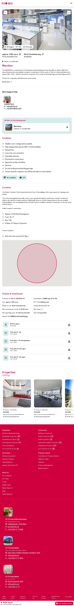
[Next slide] (69, 29)
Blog (3, 491)
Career (4, 482)
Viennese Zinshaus (8, 459)
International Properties (10, 442)
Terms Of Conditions (23, 597)
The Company (6, 476)
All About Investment (8, 456)
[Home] (7, 3)
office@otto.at (13, 555)
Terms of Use (34, 597)
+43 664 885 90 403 (13, 108)
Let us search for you (9, 449)
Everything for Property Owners (48, 456)
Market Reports (43, 468)
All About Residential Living (10, 433)
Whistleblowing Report (56, 597)
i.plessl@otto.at (11, 106)
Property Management (45, 465)
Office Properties (43, 436)
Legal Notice (4, 597)
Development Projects (9, 439)
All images (10, 47)
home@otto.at (13, 527)
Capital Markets (7, 462)
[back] (5, 12)
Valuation (41, 462)
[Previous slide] (4, 29)
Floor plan (29, 47)
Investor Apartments (9, 465)
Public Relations (7, 494)
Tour (19, 47)
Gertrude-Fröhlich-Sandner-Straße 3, (24, 553)
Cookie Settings (43, 597)
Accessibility (68, 596)
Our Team (5, 479)
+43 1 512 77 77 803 (15, 558)
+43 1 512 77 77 (14, 587)
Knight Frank (6, 485)
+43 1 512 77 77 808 (15, 529)
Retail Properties (43, 439)
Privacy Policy (13, 597)
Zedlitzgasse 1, (17, 524)
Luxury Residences (8, 446)
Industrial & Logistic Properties (48, 442)
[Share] (69, 12)
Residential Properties (9, 436)
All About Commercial (45, 433)
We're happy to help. (10, 92)
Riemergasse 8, (15, 581)
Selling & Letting (43, 459)
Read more (6, 82)
